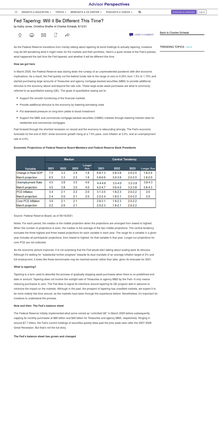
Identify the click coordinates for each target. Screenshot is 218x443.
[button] (20, 35)
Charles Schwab (67, 26)
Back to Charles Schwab (174, 32)
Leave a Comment (144, 34)
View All (189, 47)
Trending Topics (172, 46)
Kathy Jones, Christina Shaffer (35, 26)
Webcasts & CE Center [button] (85, 12)
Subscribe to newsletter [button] (184, 12)
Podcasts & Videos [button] (118, 12)
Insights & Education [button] (36, 12)
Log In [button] (202, 12)
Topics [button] (60, 12)
